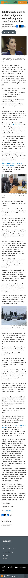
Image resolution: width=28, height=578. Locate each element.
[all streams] (26, 576)
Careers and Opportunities (9, 548)
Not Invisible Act (16, 125)
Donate (23, 2)
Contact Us (5, 555)
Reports (5, 558)
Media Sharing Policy (8, 552)
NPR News (8, 510)
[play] (2, 576)
